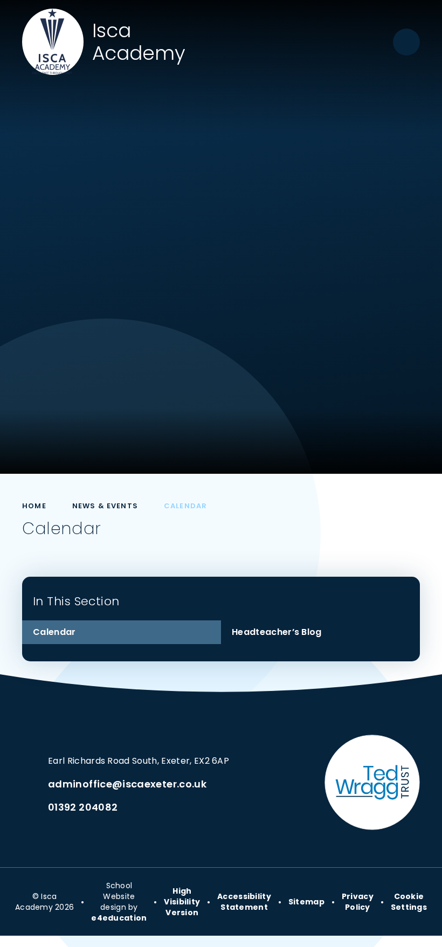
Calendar (185, 506)
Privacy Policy (358, 902)
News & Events (105, 506)
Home (34, 506)
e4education (119, 918)
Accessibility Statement (244, 902)
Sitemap (306, 901)
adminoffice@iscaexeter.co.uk (127, 784)
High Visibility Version (182, 902)
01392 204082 (83, 807)
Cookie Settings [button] (409, 902)
